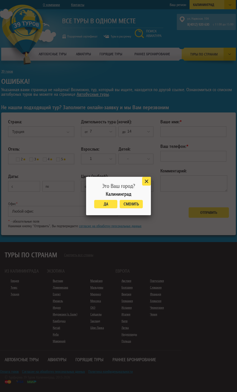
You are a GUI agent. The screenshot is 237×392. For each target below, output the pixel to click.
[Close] (146, 181)
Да (106, 204)
